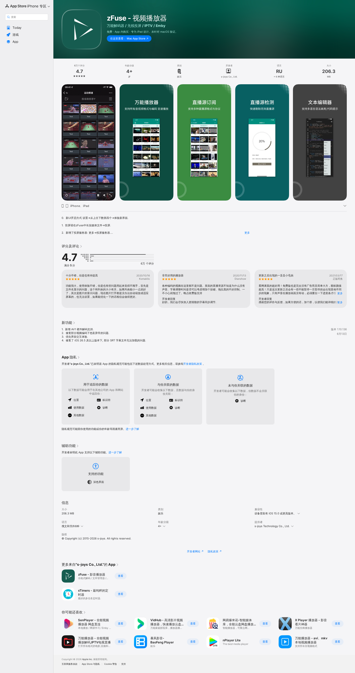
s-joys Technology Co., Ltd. (272, 526)
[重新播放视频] (66, 195)
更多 (247, 232)
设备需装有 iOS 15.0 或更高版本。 (275, 513)
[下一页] (351, 142)
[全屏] (110, 195)
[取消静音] (104, 195)
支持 (123, 664)
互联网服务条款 (69, 664)
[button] (26, 28)
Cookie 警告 (110, 664)
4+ (159, 526)
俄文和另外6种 (70, 526)
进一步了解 (132, 429)
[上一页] (57, 142)
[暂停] (98, 195)
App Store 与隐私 (91, 664)
